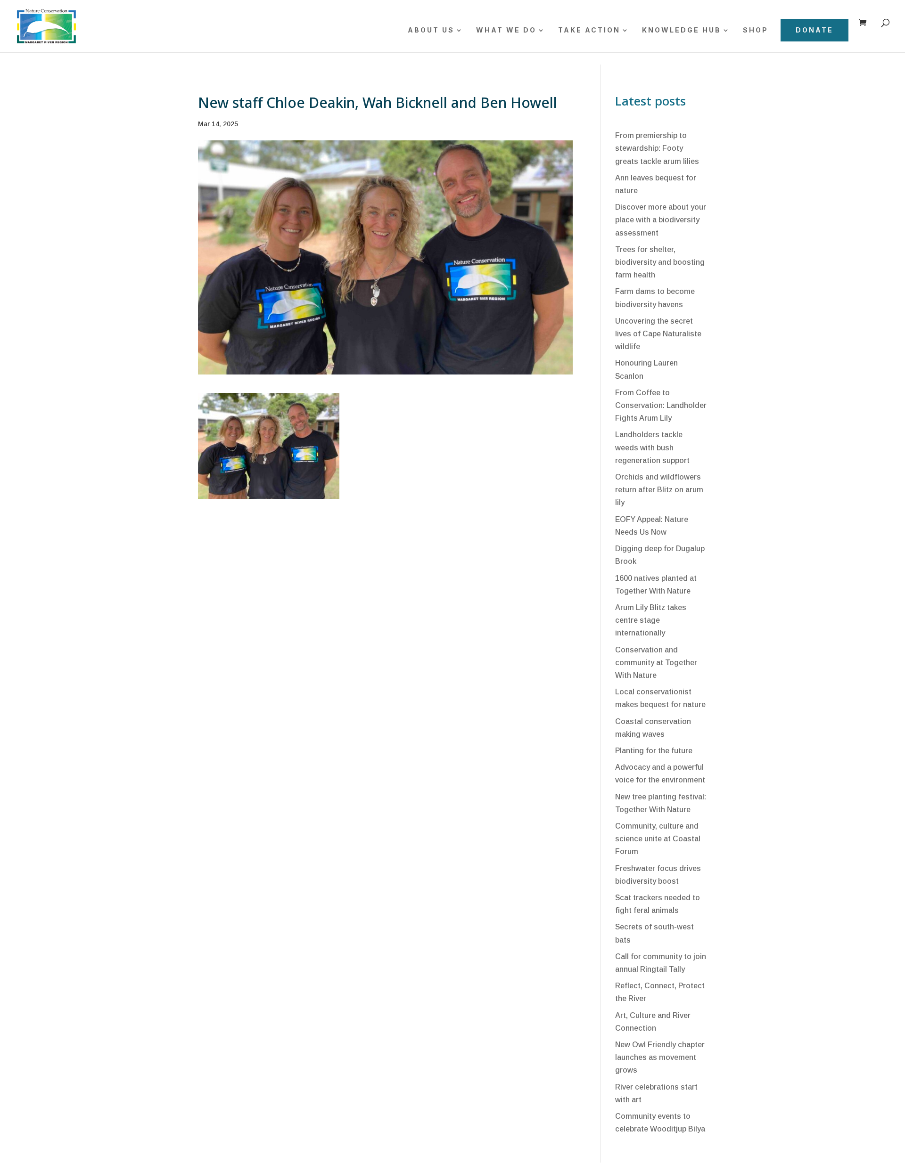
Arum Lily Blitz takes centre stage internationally (650, 620)
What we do (506, 30)
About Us (431, 30)
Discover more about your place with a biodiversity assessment (660, 219)
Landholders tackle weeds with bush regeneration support (652, 447)
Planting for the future (653, 751)
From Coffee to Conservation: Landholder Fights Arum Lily (661, 405)
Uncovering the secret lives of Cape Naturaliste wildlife (658, 333)
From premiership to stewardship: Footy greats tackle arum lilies (657, 148)
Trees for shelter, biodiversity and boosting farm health (660, 262)
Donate (814, 30)
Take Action (589, 30)
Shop (755, 30)
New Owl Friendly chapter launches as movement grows (660, 1057)
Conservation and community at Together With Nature (656, 662)
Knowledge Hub (681, 30)
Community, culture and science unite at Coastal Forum (657, 838)
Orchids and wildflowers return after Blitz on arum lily (659, 489)
